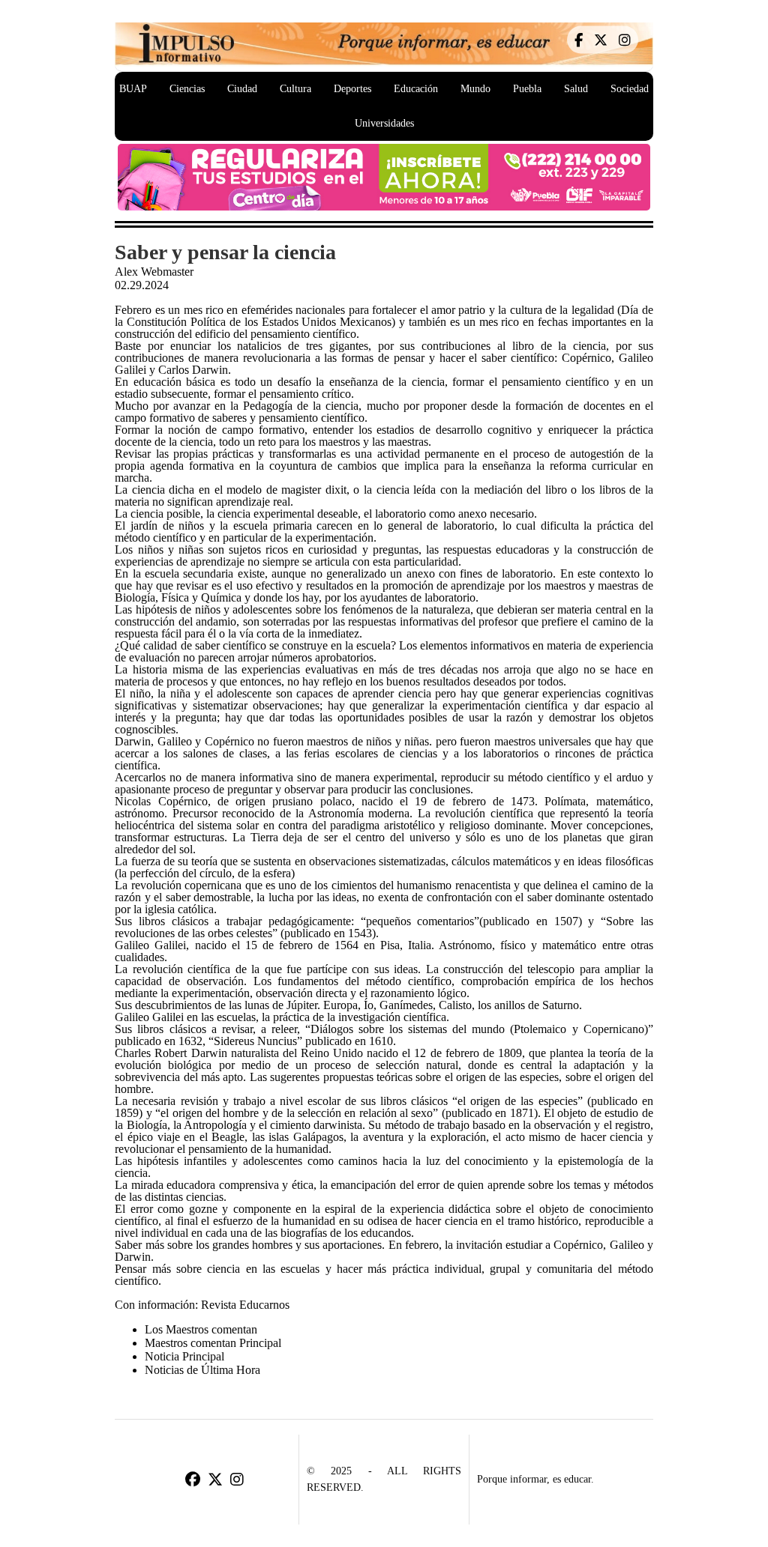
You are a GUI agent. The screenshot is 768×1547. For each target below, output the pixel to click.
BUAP (133, 88)
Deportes (352, 88)
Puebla (527, 88)
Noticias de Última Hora (202, 1369)
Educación (416, 88)
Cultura (295, 88)
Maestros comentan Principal (213, 1342)
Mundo (475, 88)
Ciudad (242, 88)
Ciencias (187, 88)
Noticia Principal (184, 1356)
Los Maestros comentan (201, 1329)
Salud (576, 88)
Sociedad (629, 88)
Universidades (384, 123)
